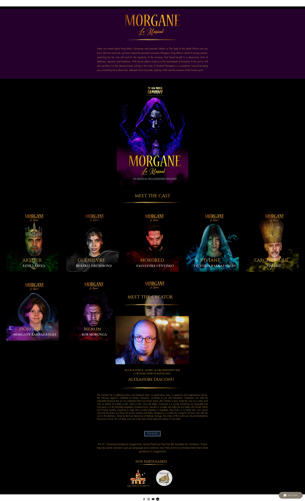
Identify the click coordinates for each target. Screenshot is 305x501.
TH (128, 486)
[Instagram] (148, 499)
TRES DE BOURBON (141, 486)
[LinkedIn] (157, 499)
